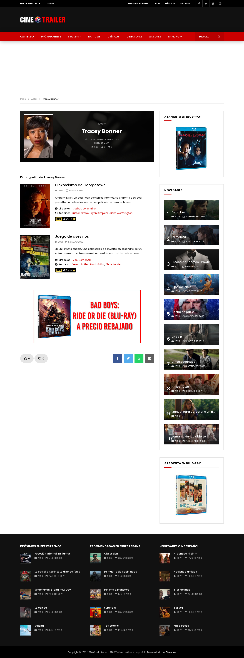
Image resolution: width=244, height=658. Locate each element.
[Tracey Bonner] (38, 136)
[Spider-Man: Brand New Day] (25, 594)
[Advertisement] (122, 68)
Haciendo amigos (185, 571)
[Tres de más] (165, 594)
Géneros (170, 3)
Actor (34, 98)
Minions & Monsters (116, 589)
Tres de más (182, 589)
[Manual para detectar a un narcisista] (191, 409)
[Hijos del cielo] (191, 284)
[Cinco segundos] (191, 359)
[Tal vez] (165, 612)
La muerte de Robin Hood (120, 571)
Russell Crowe (80, 213)
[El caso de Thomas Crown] (191, 259)
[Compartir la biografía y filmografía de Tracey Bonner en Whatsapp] (139, 358)
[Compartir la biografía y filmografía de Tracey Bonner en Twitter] (128, 358)
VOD (157, 3)
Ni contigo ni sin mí (186, 553)
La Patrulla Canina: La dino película (57, 571)
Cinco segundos (183, 362)
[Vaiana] (25, 630)
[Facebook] (198, 3)
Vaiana (39, 625)
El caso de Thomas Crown (190, 262)
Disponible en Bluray (138, 3)
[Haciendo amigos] (165, 576)
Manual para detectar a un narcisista (198, 412)
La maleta (48, 3)
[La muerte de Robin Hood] (95, 576)
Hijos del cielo (181, 287)
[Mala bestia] (165, 630)
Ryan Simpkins (99, 213)
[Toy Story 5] (95, 630)
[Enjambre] (191, 210)
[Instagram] (220, 3)
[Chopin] (191, 334)
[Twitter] (206, 3)
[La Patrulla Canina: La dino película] (25, 576)
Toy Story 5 (111, 625)
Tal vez (178, 607)
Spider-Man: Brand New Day (52, 589)
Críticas (113, 36)
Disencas (171, 652)
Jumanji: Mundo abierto (188, 436)
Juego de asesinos (72, 236)
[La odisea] (25, 612)
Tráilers (73, 36)
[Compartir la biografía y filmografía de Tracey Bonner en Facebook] (117, 358)
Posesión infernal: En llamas (52, 553)
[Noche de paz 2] (191, 309)
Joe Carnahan (82, 260)
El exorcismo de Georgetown (80, 185)
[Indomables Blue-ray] (191, 516)
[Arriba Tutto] (191, 384)
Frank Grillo (97, 264)
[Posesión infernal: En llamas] (25, 558)
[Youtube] (213, 3)
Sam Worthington (121, 213)
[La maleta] (191, 235)
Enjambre (178, 212)
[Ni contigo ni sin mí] (165, 558)
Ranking (174, 36)
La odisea (40, 607)
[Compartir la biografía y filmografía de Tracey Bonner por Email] (149, 358)
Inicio (23, 98)
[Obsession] (95, 558)
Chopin (176, 337)
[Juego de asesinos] (35, 257)
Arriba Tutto (180, 387)
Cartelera (27, 36)
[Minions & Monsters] (95, 594)
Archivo (185, 3)
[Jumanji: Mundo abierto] (191, 434)
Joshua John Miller (84, 208)
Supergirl (110, 607)
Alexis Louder (113, 264)
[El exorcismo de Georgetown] (35, 206)
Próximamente (51, 36)
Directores (134, 36)
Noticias (94, 36)
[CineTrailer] (42, 19)
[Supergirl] (95, 612)
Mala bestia (181, 625)
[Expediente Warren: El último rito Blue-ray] (191, 170)
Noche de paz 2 (182, 312)
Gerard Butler (80, 264)
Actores (155, 36)
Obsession (111, 553)
